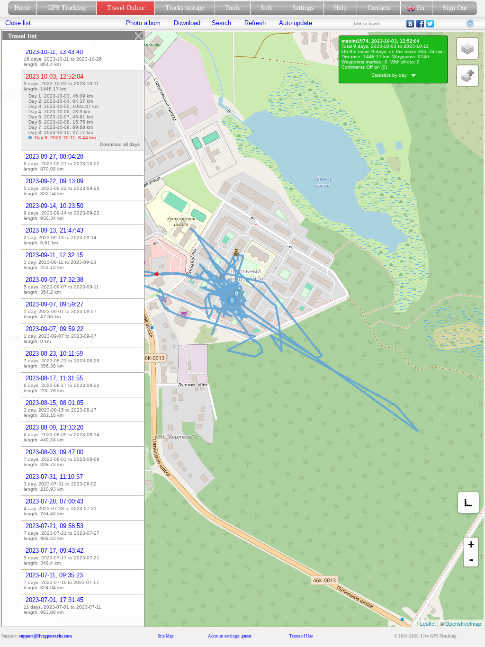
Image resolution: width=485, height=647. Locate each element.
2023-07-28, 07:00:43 (54, 501)
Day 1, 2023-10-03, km (60, 96)
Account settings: (229, 636)
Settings (302, 7)
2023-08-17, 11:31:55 (54, 378)
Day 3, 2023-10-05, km (63, 106)
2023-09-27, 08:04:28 (54, 156)
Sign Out (455, 7)
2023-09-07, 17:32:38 (54, 279)
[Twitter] (430, 24)
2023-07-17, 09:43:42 (54, 550)
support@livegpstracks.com (45, 636)
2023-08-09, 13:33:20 (54, 427)
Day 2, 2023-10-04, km (60, 101)
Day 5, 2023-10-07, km (60, 116)
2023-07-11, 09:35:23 (54, 575)
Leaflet (428, 623)
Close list (18, 23)
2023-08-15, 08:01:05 (54, 402)
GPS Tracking (67, 7)
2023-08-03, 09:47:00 (54, 452)
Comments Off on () (364, 67)
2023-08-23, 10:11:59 (54, 353)
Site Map (166, 636)
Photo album (143, 23)
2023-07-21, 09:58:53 (54, 526)
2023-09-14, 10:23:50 (54, 205)
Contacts (379, 7)
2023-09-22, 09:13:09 (54, 181)
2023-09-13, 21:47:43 (54, 230)
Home (22, 7)
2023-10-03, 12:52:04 (54, 76)
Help (340, 7)
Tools (232, 7)
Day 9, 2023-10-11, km (65, 137)
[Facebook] (420, 24)
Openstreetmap (463, 623)
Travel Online (125, 7)
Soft (266, 7)
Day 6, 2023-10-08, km (60, 122)
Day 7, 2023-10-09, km (60, 127)
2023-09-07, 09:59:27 (54, 304)
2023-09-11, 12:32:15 (54, 255)
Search (221, 23)
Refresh (255, 23)
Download (186, 23)
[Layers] (467, 48)
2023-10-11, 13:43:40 (54, 51)
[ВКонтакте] (410, 24)
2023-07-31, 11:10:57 (54, 476)
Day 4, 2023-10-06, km (59, 111)
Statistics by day (391, 75)
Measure (468, 502)
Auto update (294, 23)
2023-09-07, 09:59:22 (54, 328)
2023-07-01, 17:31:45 (54, 599)
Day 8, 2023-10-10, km (60, 132)
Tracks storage (185, 7)
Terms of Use (301, 636)
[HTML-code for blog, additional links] (471, 23)
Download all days (121, 144)
